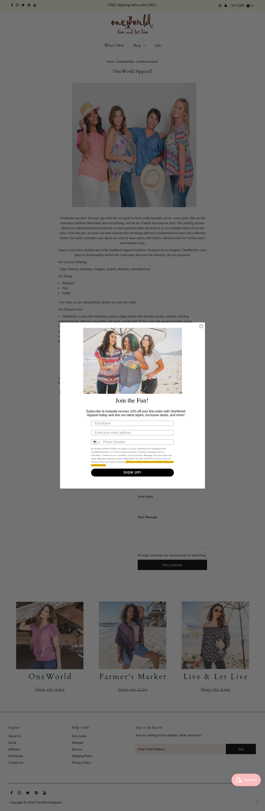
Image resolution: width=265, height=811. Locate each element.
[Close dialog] (201, 326)
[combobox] (96, 442)
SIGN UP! (133, 472)
